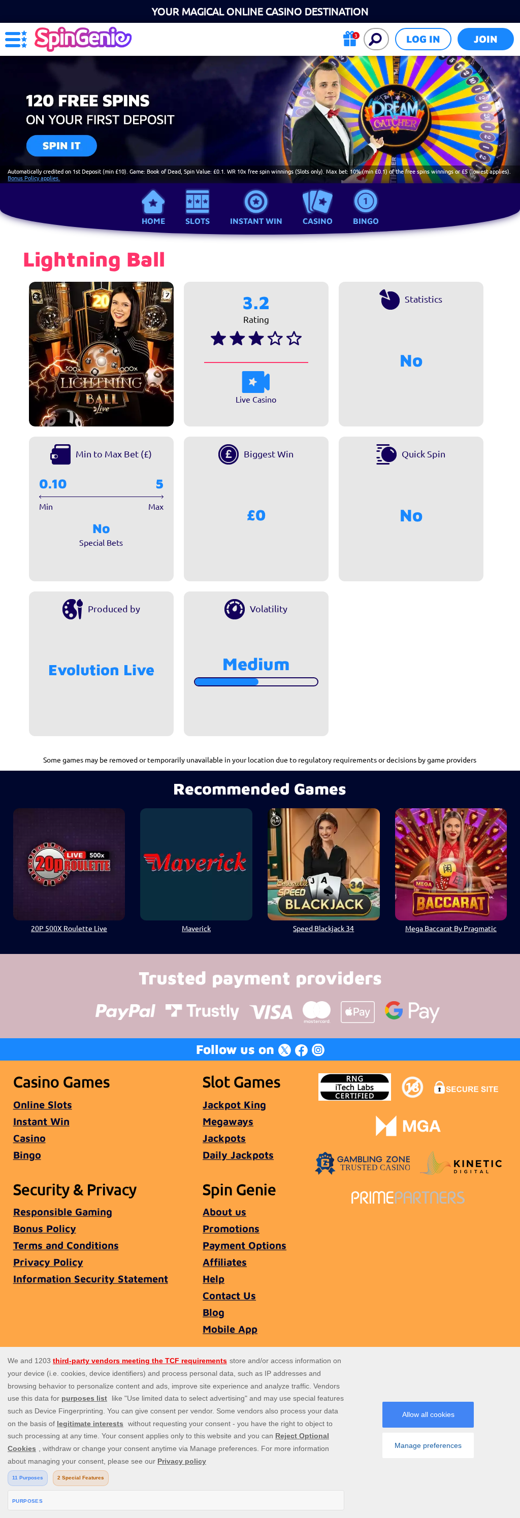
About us (224, 1211)
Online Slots (42, 1104)
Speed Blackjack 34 (323, 928)
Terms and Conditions (66, 1245)
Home (153, 220)
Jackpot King (234, 1104)
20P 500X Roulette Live (69, 928)
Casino (318, 220)
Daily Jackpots (238, 1155)
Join (486, 39)
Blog (213, 1312)
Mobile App (230, 1329)
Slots (197, 220)
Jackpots (224, 1138)
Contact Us (229, 1295)
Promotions (231, 1228)
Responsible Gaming (62, 1211)
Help (213, 1278)
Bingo (366, 220)
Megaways (228, 1121)
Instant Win (256, 220)
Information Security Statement (90, 1278)
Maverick (196, 928)
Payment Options (244, 1245)
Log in (423, 39)
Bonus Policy (44, 1228)
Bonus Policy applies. (34, 178)
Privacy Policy (48, 1262)
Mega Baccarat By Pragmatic (451, 928)
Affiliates (225, 1262)
